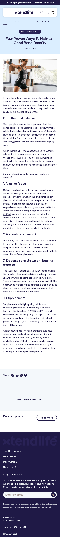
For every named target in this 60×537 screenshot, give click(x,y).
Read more (46, 417)
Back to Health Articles (30, 399)
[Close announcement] (56, 3)
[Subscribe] (53, 494)
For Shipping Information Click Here (24, 2)
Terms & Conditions (11, 520)
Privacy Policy (9, 517)
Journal (11, 22)
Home (5, 22)
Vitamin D (40, 244)
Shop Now (49, 2)
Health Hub (9, 456)
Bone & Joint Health (21, 22)
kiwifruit (7, 214)
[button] (7, 12)
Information (10, 461)
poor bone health (21, 127)
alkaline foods (20, 200)
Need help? (9, 467)
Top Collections (12, 450)
